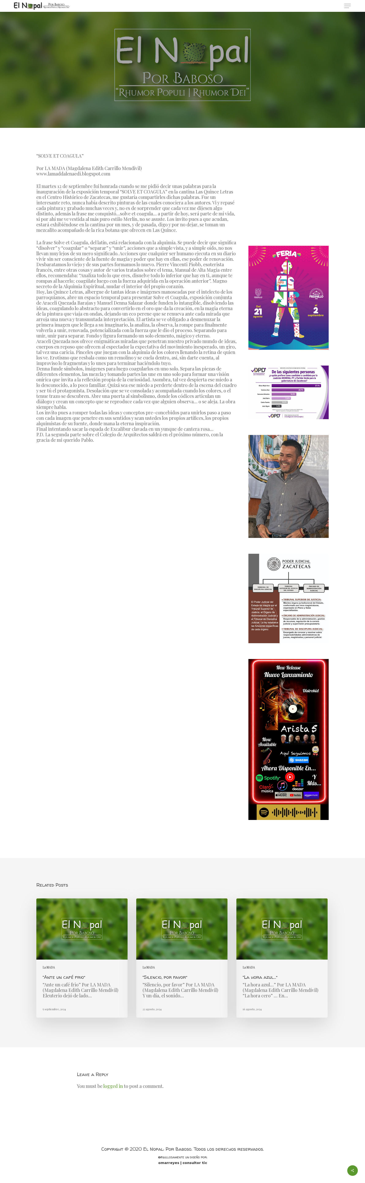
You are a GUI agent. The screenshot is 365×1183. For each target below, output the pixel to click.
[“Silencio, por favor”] (181, 958)
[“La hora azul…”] (282, 958)
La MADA (182, 93)
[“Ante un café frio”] (82, 958)
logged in (113, 1086)
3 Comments (207, 119)
